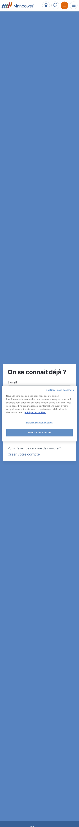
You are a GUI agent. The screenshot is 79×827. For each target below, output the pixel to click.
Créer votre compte (24, 454)
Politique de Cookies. (35, 412)
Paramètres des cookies (39, 422)
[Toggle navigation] (73, 5)
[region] (39, 413)
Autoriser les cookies (39, 432)
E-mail (12, 382)
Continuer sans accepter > (60, 389)
